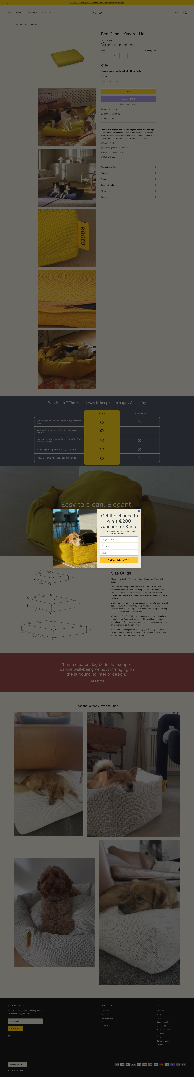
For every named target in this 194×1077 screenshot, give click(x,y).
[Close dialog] (139, 511)
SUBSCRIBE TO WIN (119, 559)
